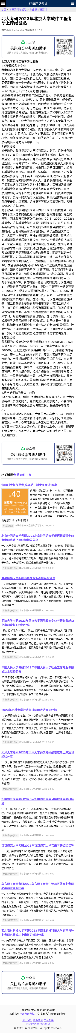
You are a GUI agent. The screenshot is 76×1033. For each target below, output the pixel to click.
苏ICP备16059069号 (38, 1024)
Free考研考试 (38, 3)
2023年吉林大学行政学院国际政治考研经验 (29, 710)
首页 (3, 9)
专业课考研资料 (38, 9)
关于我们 (27, 1020)
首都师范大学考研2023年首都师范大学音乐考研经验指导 (37, 845)
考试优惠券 (8, 525)
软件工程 (25, 475)
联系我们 (38, 1020)
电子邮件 (49, 1020)
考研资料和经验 (18, 9)
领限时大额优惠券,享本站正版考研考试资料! (29, 485)
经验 (16, 475)
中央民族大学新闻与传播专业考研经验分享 (28, 578)
